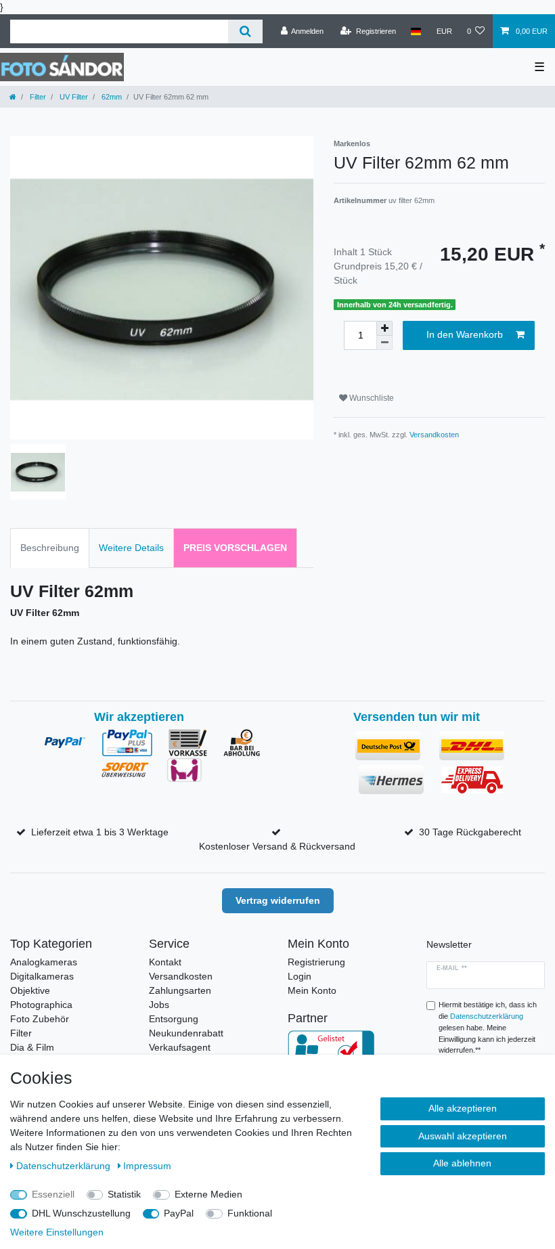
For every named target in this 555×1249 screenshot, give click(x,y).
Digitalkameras (42, 976)
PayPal (179, 1213)
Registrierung (316, 962)
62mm (110, 97)
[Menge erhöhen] (384, 328)
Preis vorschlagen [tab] (235, 547)
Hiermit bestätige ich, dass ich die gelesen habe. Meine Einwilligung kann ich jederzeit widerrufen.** (488, 1027)
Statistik (124, 1194)
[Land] (415, 31)
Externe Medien (208, 1194)
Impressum (147, 1165)
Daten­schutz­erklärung (64, 1165)
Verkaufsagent (179, 1047)
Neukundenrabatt (186, 1033)
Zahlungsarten (180, 990)
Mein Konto (312, 990)
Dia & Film (32, 1047)
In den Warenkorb (464, 334)
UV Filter (73, 97)
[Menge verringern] (384, 343)
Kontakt (165, 962)
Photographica (41, 1004)
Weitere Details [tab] (131, 547)
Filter (37, 97)
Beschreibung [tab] (49, 547)
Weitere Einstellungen (57, 1232)
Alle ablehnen (462, 1163)
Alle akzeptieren (462, 1108)
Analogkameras (43, 962)
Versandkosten (434, 435)
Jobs (159, 1004)
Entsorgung (173, 1018)
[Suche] (245, 31)
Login (299, 976)
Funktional (249, 1213)
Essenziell (53, 1194)
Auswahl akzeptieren (462, 1136)
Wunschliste (370, 398)
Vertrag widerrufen (278, 900)
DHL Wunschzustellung (81, 1213)
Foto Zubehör (39, 1018)
